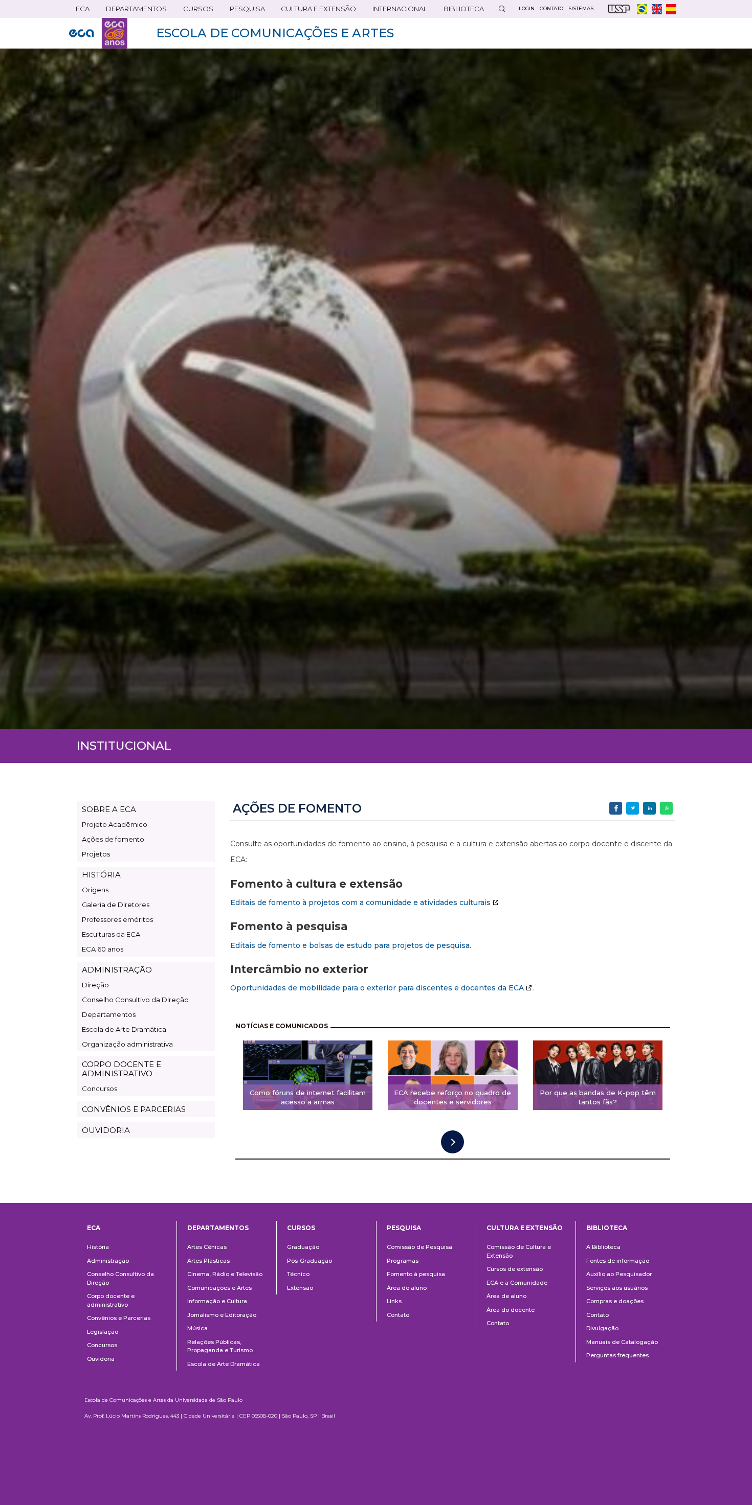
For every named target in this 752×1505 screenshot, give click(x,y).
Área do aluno (407, 1287)
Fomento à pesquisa (416, 1274)
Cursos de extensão (514, 1268)
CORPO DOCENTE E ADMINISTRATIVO (121, 1068)
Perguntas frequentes (617, 1355)
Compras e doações (615, 1301)
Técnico (298, 1274)
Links (394, 1301)
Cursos (194, 11)
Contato (398, 1314)
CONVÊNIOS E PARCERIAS (134, 1109)
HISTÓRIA (101, 874)
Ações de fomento (113, 839)
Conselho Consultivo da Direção (135, 999)
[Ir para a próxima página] (452, 1141)
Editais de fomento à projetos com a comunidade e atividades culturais (360, 902)
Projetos (96, 854)
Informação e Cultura (217, 1301)
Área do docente (510, 1309)
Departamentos (109, 1014)
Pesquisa (244, 11)
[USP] (619, 9)
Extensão (300, 1287)
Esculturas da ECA (111, 934)
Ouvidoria (101, 1358)
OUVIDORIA (106, 1130)
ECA (79, 11)
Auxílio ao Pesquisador (619, 1274)
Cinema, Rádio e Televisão (224, 1274)
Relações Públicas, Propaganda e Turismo (220, 1346)
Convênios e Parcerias (118, 1318)
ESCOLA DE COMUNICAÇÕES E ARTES (275, 33)
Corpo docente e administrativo (111, 1300)
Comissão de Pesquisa (419, 1247)
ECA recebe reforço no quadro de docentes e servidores (452, 1097)
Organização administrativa (127, 1044)
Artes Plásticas (208, 1260)
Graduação (303, 1247)
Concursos (99, 1088)
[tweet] (632, 808)
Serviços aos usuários (617, 1287)
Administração (108, 1260)
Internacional (396, 11)
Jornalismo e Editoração (221, 1314)
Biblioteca (460, 11)
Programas (402, 1260)
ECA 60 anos (102, 949)
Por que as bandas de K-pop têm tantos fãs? (598, 1097)
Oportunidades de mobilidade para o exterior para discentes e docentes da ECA (377, 987)
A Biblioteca (603, 1247)
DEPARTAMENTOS (133, 11)
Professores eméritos (117, 919)
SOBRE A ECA (109, 809)
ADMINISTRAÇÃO (117, 970)
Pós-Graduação (309, 1260)
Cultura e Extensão (315, 11)
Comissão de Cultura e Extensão (518, 1251)
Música (197, 1328)
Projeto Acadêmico (114, 824)
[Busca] (502, 9)
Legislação (102, 1331)
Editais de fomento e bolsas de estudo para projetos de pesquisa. (350, 945)
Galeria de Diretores (115, 904)
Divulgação (602, 1328)
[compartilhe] (615, 808)
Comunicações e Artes (219, 1287)
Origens (95, 890)
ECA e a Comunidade (516, 1282)
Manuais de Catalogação (622, 1342)
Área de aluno (506, 1296)
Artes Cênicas (207, 1247)
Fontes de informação (617, 1260)
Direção (95, 985)
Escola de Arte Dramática (124, 1029)
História (98, 1247)
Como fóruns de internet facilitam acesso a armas (308, 1097)
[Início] (98, 33)
